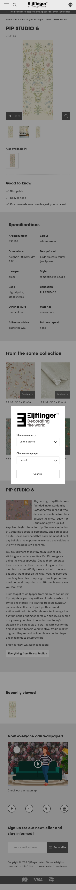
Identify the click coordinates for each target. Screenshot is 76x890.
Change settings (13, 885)
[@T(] (6, 5)
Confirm (38, 474)
